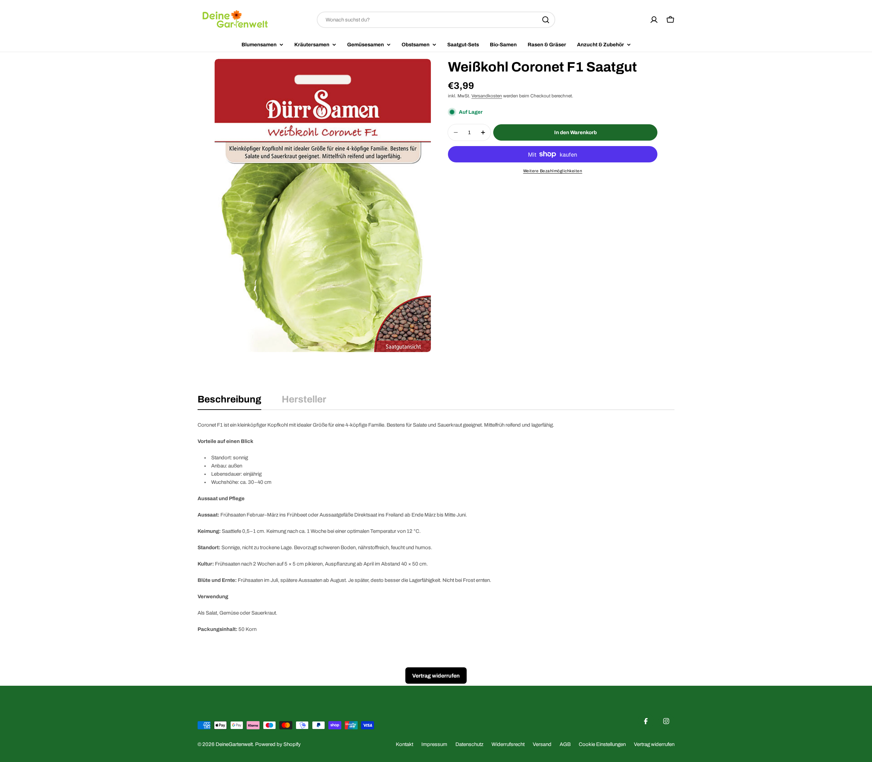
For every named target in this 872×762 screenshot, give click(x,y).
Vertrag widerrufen (654, 744)
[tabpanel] (436, 527)
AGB (565, 744)
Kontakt (404, 744)
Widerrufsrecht (508, 744)
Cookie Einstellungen (602, 744)
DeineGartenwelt (234, 744)
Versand (542, 744)
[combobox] (436, 20)
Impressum (434, 744)
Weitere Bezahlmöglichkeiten (552, 171)
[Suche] (546, 20)
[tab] (229, 401)
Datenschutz (469, 744)
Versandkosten (486, 95)
